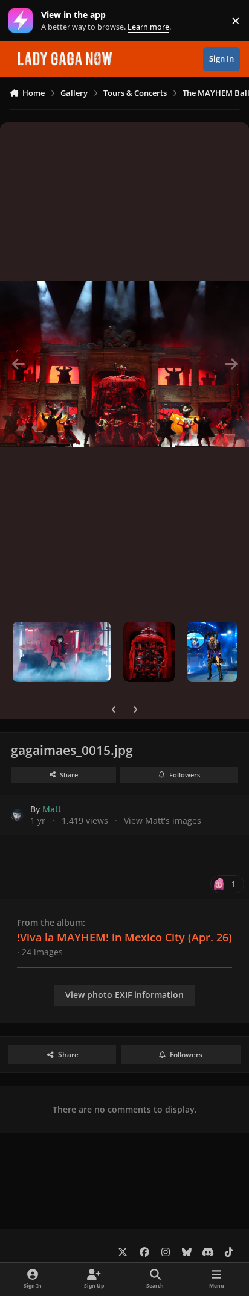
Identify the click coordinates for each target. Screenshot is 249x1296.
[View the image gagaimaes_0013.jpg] (212, 652)
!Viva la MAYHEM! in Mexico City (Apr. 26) (124, 937)
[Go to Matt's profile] (17, 815)
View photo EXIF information (124, 994)
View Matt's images (162, 820)
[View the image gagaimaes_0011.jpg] (62, 652)
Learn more (23, 21)
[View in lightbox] (124, 363)
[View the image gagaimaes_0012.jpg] (149, 652)
